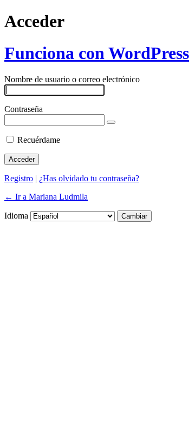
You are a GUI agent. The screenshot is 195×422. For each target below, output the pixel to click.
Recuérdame (38, 139)
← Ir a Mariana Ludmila (46, 196)
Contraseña (23, 109)
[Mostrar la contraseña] (111, 122)
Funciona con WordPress (96, 53)
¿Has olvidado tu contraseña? (89, 178)
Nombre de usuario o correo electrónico (72, 79)
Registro (18, 178)
